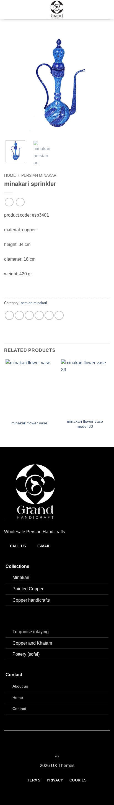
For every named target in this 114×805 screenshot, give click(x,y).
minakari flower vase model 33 (85, 424)
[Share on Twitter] (29, 315)
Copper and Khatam (32, 643)
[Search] (108, 9)
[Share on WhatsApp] (9, 315)
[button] (7, 9)
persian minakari (39, 175)
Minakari (20, 577)
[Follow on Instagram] (53, 746)
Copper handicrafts (31, 600)
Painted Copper (27, 588)
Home (10, 175)
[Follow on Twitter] (60, 746)
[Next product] (9, 202)
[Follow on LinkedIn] (67, 746)
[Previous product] (20, 202)
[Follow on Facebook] (47, 746)
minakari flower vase (29, 423)
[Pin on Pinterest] (49, 315)
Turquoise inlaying (30, 631)
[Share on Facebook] (19, 315)
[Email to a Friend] (39, 315)
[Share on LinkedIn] (59, 315)
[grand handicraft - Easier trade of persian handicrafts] (57, 9)
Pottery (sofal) (26, 654)
